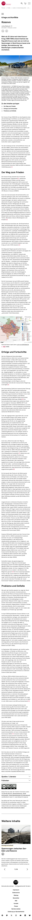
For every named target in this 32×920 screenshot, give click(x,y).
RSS (16, 900)
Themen (3, 8)
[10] (29, 701)
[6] (22, 399)
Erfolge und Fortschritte (10, 108)
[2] (18, 178)
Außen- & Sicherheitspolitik (19, 8)
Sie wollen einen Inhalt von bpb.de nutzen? (13, 807)
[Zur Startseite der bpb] (6, 5)
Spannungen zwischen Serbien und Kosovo (14, 849)
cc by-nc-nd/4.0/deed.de (23, 344)
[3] (7, 219)
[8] (14, 469)
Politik (9, 8)
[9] (13, 572)
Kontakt (16, 903)
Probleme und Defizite (9, 111)
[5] (8, 384)
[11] (13, 734)
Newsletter (16, 898)
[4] (19, 245)
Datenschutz (16, 892)
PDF (4, 346)
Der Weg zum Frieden (9, 106)
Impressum (16, 890)
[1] (11, 167)
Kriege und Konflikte (9, 17)
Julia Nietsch (6, 26)
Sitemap (16, 895)
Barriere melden (16, 909)
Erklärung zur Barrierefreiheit (16, 911)
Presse (16, 906)
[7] (19, 453)
